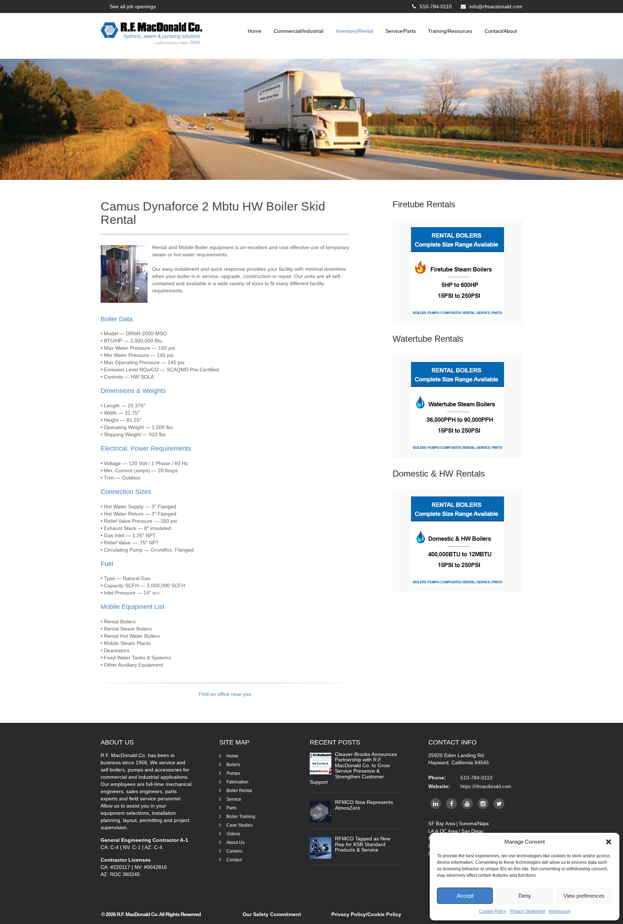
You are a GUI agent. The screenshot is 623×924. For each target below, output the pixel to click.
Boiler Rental (239, 790)
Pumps (233, 773)
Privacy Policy (348, 914)
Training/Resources (450, 31)
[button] (608, 841)
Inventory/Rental (354, 31)
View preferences (584, 896)
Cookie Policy (492, 911)
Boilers (233, 764)
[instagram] (483, 803)
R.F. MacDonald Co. (138, 914)
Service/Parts (400, 31)
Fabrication (237, 781)
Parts (231, 807)
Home (254, 31)
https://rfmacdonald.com (485, 786)
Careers (234, 851)
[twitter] (499, 803)
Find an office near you (225, 694)
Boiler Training (240, 816)
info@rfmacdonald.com (495, 6)
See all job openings (133, 6)
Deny (524, 896)
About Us (235, 842)
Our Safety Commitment (272, 914)
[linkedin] (435, 803)
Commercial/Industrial (298, 31)
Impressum (559, 911)
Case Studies (239, 825)
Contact (234, 859)
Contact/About (501, 31)
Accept (465, 896)
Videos (233, 833)
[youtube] (467, 803)
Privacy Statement (527, 911)
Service (233, 799)
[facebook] (451, 803)
